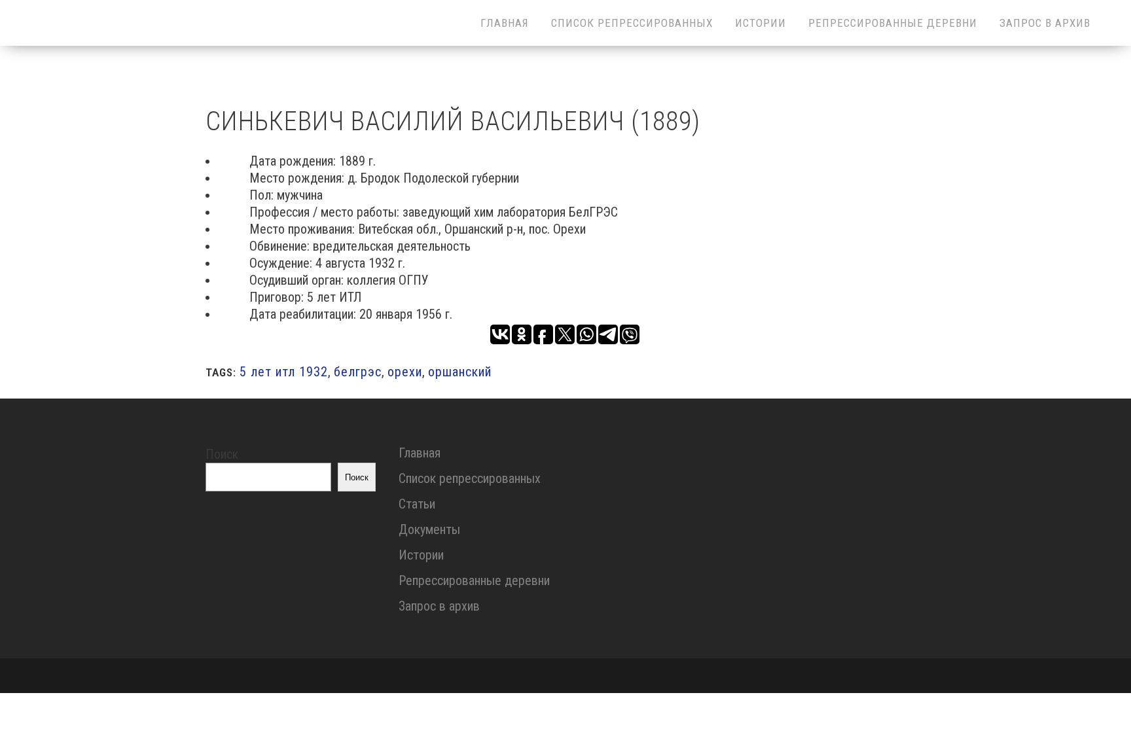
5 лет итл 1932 (284, 372)
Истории (421, 555)
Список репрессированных (470, 478)
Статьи (417, 504)
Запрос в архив (439, 606)
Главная (419, 453)
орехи (404, 372)
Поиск (222, 454)
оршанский (460, 372)
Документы (429, 529)
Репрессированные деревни (474, 580)
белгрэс (358, 372)
